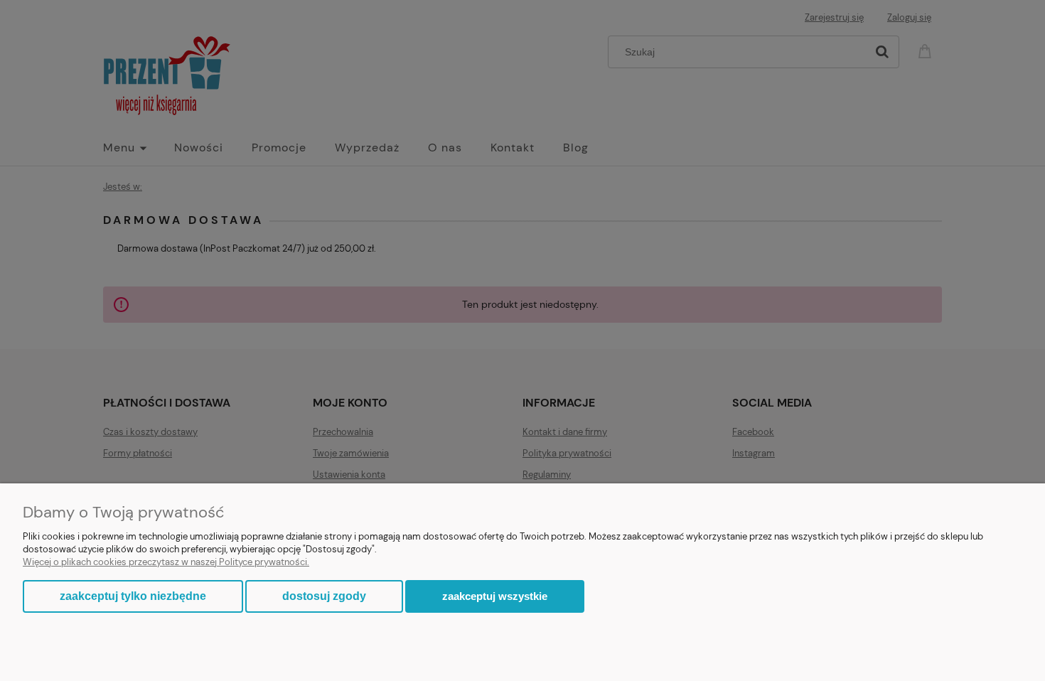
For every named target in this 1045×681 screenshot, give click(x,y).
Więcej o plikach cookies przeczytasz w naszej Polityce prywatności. (166, 562)
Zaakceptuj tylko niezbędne (133, 596)
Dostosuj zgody (324, 596)
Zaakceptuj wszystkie (494, 596)
